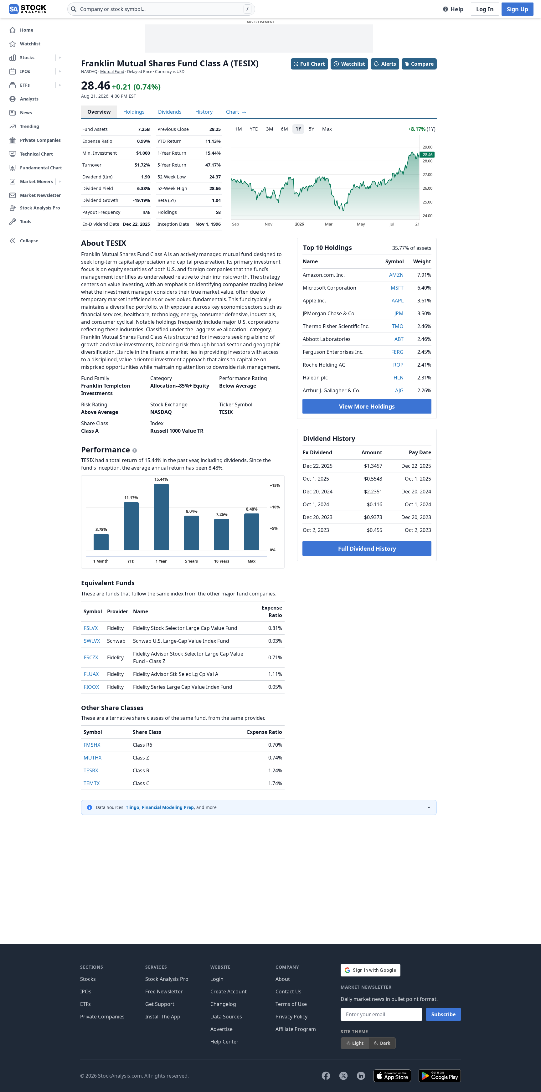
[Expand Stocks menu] (59, 57)
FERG (397, 351)
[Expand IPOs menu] (59, 71)
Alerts (388, 63)
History (204, 111)
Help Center (224, 1041)
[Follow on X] (343, 1076)
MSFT (397, 287)
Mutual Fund (112, 71)
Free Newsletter (164, 991)
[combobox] (161, 9)
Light (357, 1043)
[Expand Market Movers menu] (59, 181)
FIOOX (91, 686)
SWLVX (92, 640)
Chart (233, 111)
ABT (399, 339)
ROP (398, 364)
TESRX (91, 770)
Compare (422, 63)
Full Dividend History (367, 548)
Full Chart (312, 63)
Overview (99, 111)
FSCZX (91, 657)
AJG (399, 390)
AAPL (398, 300)
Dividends (170, 111)
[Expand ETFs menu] (59, 85)
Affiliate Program (296, 1029)
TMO (398, 326)
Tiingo (132, 807)
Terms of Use (291, 1004)
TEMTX (92, 783)
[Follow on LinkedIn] (361, 1076)
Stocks (88, 979)
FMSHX (92, 744)
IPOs (85, 991)
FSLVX (91, 628)
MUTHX (92, 757)
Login (217, 979)
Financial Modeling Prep (168, 807)
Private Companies (102, 1016)
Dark (385, 1043)
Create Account (228, 991)
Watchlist (353, 63)
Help (457, 9)
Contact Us (288, 991)
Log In (485, 9)
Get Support (159, 1004)
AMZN (396, 274)
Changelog (223, 1004)
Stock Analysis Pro (166, 979)
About (283, 979)
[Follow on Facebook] (326, 1076)
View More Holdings (367, 406)
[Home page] (27, 9)
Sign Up (517, 9)
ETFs (85, 1004)
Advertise (221, 1029)
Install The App (162, 1016)
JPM (399, 313)
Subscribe (443, 1014)
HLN (399, 377)
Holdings (134, 111)
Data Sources (226, 1016)
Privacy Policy (291, 1016)
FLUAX (91, 674)
